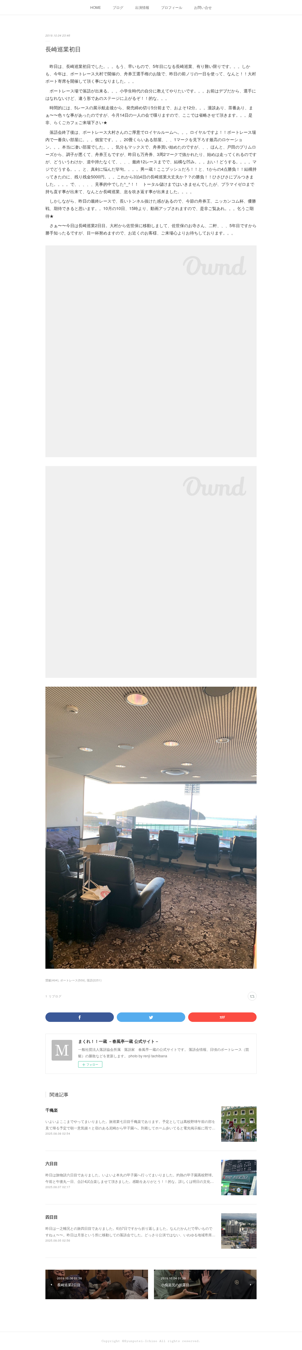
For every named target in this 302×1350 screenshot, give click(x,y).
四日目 (51, 1217)
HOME (95, 7)
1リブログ (53, 996)
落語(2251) (94, 980)
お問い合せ (203, 7)
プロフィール (171, 7)
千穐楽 (51, 1110)
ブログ (118, 7)
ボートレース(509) (72, 980)
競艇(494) (51, 980)
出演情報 (142, 7)
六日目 (51, 1163)
